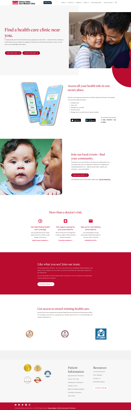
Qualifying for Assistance (75, 382)
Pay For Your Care (73, 379)
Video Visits (71, 396)
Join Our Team (108, 2)
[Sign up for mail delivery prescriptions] (90, 223)
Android (109, 119)
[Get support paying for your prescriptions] (65, 223)
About (85, 2)
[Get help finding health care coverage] (40, 223)
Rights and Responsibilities (76, 389)
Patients (78, 2)
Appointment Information (76, 375)
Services (70, 2)
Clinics (63, 2)
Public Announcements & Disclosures (66, 408)
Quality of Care (72, 386)
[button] (66, 2)
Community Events (96, 2)
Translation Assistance (74, 392)
